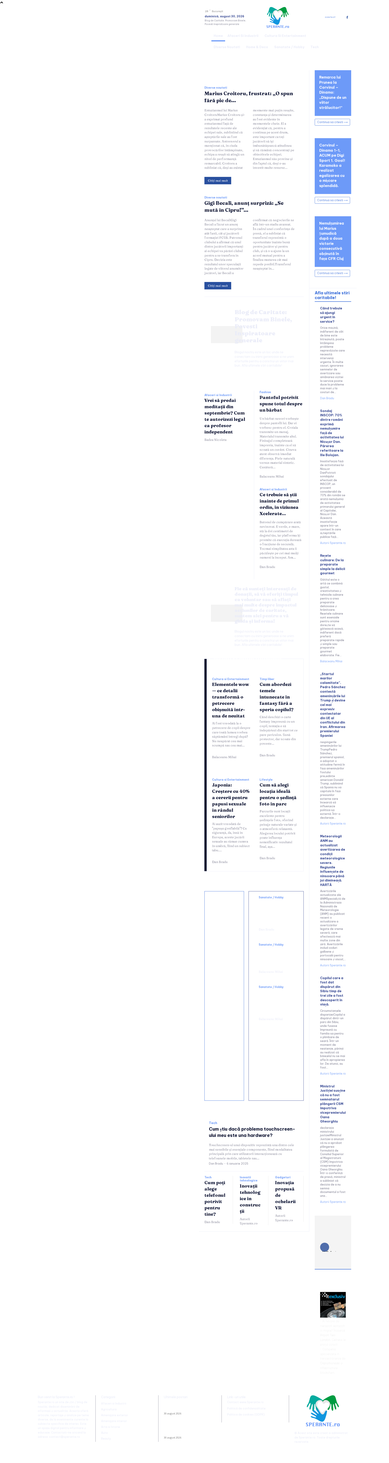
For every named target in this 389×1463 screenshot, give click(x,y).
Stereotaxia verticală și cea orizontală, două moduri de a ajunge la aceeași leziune (276, 912)
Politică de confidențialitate (246, 1408)
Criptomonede (330, 1363)
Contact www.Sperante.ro (245, 1402)
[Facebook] (347, 17)
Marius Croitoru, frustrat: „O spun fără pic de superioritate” (187, 1407)
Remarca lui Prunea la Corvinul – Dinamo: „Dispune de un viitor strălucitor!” (332, 92)
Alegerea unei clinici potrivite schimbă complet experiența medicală (274, 1001)
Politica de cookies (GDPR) (246, 1414)
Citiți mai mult (218, 180)
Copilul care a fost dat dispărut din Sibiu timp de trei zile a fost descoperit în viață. (331, 991)
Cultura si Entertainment (230, 679)
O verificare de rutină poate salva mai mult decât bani (223, 914)
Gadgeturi (283, 1177)
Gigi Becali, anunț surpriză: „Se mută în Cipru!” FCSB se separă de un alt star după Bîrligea (188, 1429)
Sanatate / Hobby (271, 897)
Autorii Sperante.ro (249, 1221)
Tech (213, 1123)
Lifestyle (266, 779)
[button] (345, 40)
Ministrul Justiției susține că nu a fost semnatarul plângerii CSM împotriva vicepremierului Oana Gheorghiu (333, 1104)
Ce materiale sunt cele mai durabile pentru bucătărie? (224, 1081)
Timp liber (267, 679)
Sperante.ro (307, 1437)
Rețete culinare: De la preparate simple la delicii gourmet (332, 564)
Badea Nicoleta (215, 440)
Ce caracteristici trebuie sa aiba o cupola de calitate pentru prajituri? (225, 994)
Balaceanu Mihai (272, 476)
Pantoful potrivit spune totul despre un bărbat (281, 403)
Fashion (265, 392)
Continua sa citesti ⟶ (332, 122)
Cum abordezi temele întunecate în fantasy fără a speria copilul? (277, 696)
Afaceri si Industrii (218, 395)
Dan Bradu (267, 567)
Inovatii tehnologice (249, 1179)
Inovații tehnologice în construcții (250, 1198)
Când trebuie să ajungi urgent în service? (331, 315)
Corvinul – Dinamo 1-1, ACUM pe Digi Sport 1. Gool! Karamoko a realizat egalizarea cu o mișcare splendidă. (332, 165)
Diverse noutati (215, 87)
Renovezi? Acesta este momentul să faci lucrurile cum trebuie (224, 952)
